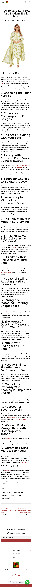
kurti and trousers (18, 492)
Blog (7, 6)
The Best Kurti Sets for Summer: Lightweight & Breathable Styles (24, 510)
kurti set (12, 495)
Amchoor (6, 2)
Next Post (28, 514)
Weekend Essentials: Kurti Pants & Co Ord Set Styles (8, 510)
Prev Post (3, 514)
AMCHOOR (13, 570)
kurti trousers (5, 498)
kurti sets (19, 495)
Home (3, 6)
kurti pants (4, 495)
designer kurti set (6, 492)
